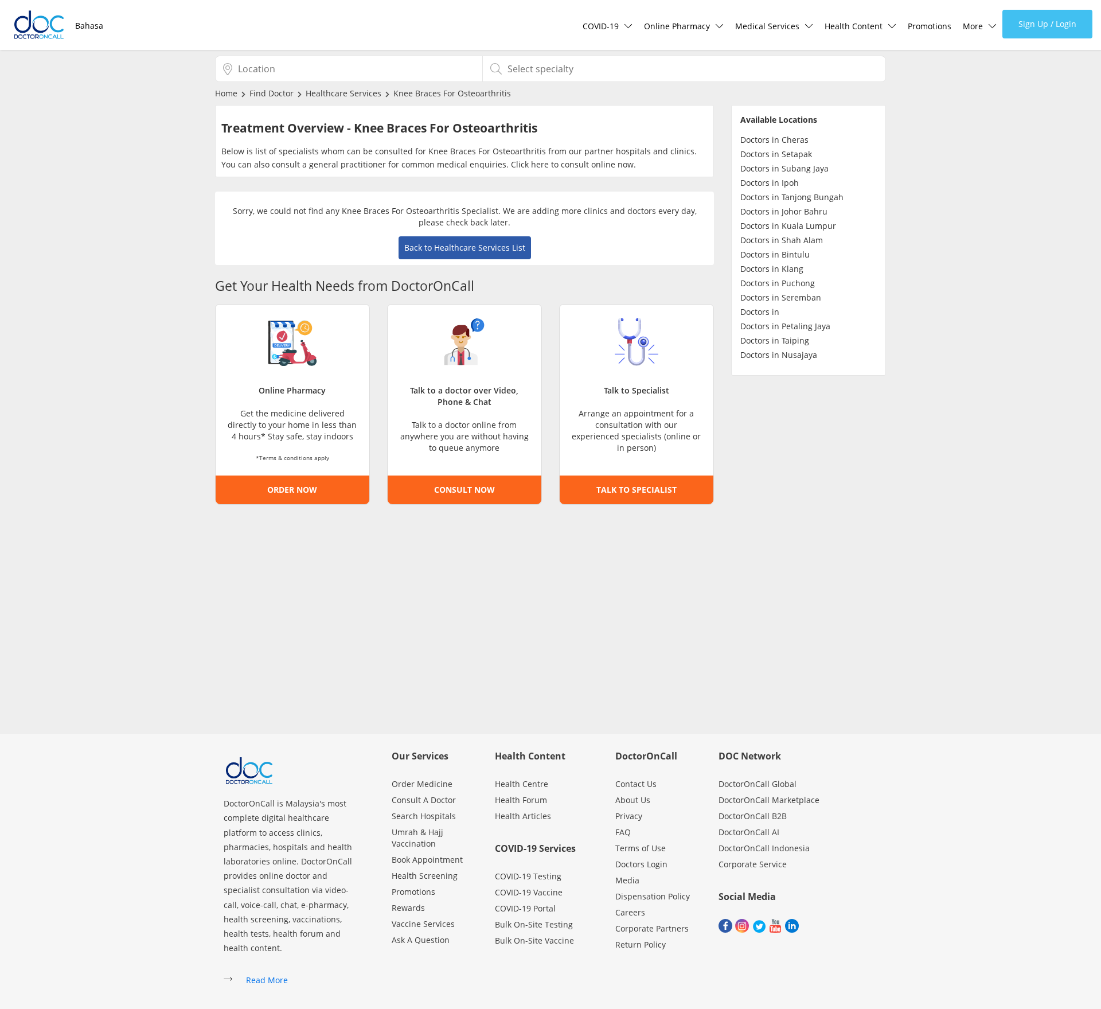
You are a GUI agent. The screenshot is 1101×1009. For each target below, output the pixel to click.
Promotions (929, 26)
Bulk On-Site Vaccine (534, 940)
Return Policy (640, 944)
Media (627, 880)
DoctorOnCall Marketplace (769, 799)
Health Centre (521, 783)
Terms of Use (640, 848)
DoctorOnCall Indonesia (764, 848)
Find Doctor (271, 93)
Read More (267, 980)
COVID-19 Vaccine (529, 892)
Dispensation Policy (652, 896)
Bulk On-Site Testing (534, 924)
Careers (630, 912)
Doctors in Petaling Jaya (785, 326)
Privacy (628, 816)
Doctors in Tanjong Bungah (792, 197)
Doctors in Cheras (774, 139)
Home (226, 93)
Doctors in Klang (771, 268)
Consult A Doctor (424, 799)
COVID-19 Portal (525, 908)
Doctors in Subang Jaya (784, 168)
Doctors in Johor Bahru (783, 211)
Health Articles (523, 816)
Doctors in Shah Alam (781, 240)
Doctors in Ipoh (769, 182)
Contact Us (636, 783)
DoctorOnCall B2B (753, 816)
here (540, 164)
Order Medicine (422, 783)
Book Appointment (427, 859)
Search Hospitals (424, 816)
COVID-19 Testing (528, 876)
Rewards (408, 907)
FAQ (623, 832)
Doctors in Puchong (777, 283)
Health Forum (521, 799)
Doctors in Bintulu (775, 254)
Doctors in (759, 311)
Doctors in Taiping (774, 340)
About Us (632, 799)
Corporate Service (753, 864)
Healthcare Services (343, 93)
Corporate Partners (652, 928)
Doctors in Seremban (780, 297)
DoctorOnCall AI (749, 832)
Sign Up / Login (1047, 23)
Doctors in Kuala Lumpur (788, 225)
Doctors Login (641, 864)
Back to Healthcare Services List (464, 247)
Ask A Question (421, 939)
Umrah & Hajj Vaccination (417, 838)
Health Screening (425, 875)
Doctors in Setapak (776, 154)
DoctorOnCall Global (758, 783)
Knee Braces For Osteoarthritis (452, 93)
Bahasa (89, 25)
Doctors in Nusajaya (778, 354)
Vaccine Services (423, 923)
